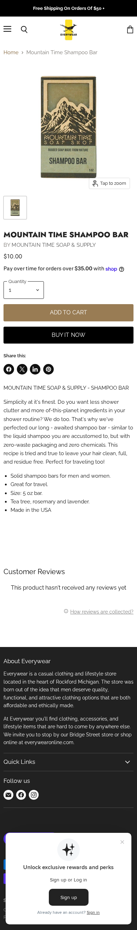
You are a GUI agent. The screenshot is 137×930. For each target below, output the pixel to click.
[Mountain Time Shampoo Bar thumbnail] (15, 207)
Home (11, 53)
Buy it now (69, 335)
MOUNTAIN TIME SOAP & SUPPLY (54, 245)
